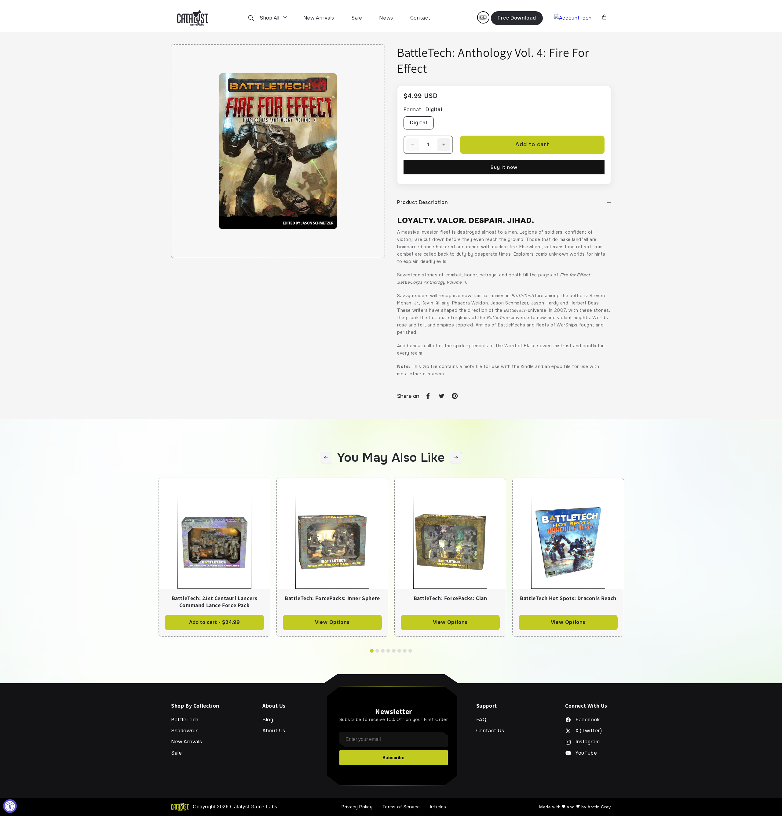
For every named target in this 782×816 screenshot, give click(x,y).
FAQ (481, 720)
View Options (332, 622)
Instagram (588, 742)
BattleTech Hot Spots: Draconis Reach (568, 598)
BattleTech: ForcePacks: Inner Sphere (332, 598)
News (386, 18)
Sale (356, 18)
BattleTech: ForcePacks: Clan (450, 598)
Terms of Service (401, 807)
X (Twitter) (589, 731)
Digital (418, 122)
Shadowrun (185, 731)
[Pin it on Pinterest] (455, 396)
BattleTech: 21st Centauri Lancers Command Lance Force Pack (215, 602)
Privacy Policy (357, 807)
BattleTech (185, 720)
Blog (267, 720)
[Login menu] (483, 17)
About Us (273, 731)
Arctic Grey (599, 806)
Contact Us (490, 731)
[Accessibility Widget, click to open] (10, 806)
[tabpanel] (214, 557)
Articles (437, 807)
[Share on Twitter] (441, 396)
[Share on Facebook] (428, 396)
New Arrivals (318, 18)
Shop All (270, 18)
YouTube (586, 753)
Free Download (517, 18)
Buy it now (504, 167)
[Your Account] (573, 18)
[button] (251, 18)
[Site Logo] (192, 18)
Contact (420, 18)
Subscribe (393, 757)
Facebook (588, 720)
